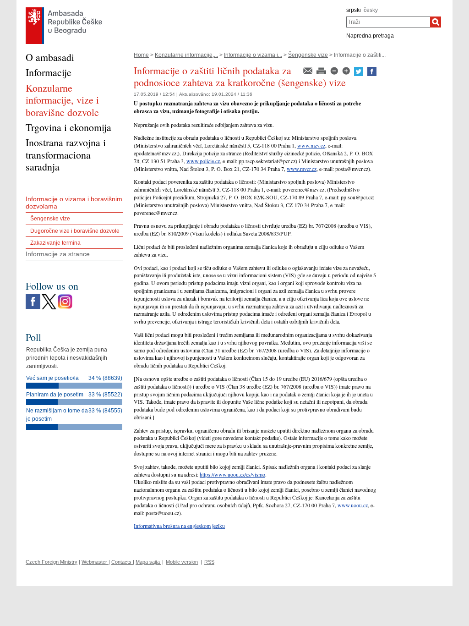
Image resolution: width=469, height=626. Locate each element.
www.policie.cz (203, 161)
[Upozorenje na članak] (308, 70)
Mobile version (182, 562)
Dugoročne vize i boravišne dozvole (75, 231)
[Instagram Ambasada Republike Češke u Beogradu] (65, 296)
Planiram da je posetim (54, 394)
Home (141, 55)
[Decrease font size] (334, 70)
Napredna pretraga (370, 35)
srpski (353, 10)
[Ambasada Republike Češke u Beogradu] (64, 9)
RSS (209, 562)
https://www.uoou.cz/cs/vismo (232, 474)
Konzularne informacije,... (186, 55)
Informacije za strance (58, 254)
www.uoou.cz (353, 505)
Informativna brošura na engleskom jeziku (179, 525)
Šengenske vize (308, 55)
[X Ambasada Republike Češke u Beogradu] (49, 296)
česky (371, 10)
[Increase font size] (346, 70)
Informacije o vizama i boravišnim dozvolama (74, 202)
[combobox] (388, 21)
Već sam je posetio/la (52, 378)
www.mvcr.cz (301, 168)
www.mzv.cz (311, 145)
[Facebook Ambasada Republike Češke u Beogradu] (33, 296)
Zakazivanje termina (55, 243)
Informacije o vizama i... (253, 55)
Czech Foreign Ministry (51, 562)
